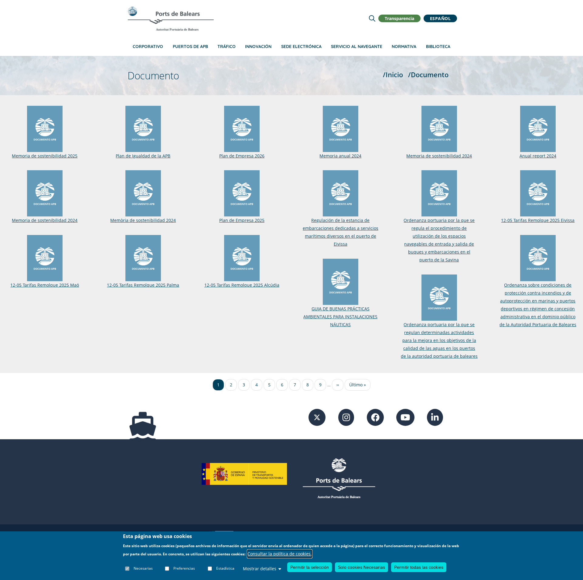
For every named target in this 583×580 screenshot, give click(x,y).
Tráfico (226, 46)
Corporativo (148, 46)
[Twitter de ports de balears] (317, 417)
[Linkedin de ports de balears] (435, 417)
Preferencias (184, 568)
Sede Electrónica (301, 46)
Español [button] (440, 18)
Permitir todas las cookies (418, 567)
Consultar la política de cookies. (279, 554)
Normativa (404, 46)
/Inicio (393, 74)
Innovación (258, 46)
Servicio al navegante (356, 46)
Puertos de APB (190, 46)
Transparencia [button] (399, 18)
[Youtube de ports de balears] (405, 417)
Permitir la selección (309, 567)
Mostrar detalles (259, 568)
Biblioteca (438, 46)
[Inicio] (171, 18)
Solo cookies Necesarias (361, 567)
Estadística (225, 568)
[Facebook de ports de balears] (375, 417)
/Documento (428, 74)
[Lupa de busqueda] (372, 18)
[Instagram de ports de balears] (346, 417)
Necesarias (143, 568)
